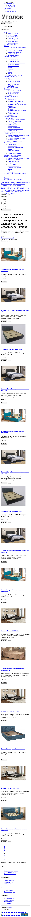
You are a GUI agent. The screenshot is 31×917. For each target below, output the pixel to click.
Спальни (6, 58)
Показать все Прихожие (11, 96)
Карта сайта (7, 883)
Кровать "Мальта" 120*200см (10, 631)
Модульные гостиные (14, 81)
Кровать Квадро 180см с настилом (11, 511)
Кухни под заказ (12, 35)
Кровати (10, 69)
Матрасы (6, 98)
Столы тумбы (12, 164)
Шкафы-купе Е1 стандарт (15, 50)
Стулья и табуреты (13, 39)
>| (4, 859)
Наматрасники (12, 107)
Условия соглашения (10, 874)
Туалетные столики (13, 161)
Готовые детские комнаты (15, 129)
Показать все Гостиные (11, 87)
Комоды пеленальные (14, 127)
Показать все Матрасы (10, 116)
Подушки (10, 109)
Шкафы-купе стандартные (15, 52)
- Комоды (15, 187)
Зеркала (10, 70)
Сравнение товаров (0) (7, 238)
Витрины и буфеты (13, 83)
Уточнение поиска (6, 210)
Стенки (10, 79)
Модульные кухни (13, 36)
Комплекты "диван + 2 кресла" (17, 147)
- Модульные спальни (15, 185)
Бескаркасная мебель (14, 152)
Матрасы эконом (12, 99)
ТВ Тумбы (11, 86)
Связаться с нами (9, 880)
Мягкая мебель (8, 142)
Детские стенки (12, 126)
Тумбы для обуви (13, 93)
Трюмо (10, 73)
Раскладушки (11, 172)
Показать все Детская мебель (12, 132)
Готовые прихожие (13, 92)
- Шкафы (9, 188)
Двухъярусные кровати (14, 121)
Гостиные (7, 78)
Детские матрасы (13, 113)
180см (4, 206)
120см (4, 201)
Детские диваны (12, 130)
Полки (9, 170)
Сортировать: (5, 239)
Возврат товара (8, 882)
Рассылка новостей (9, 903)
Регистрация (11, 5)
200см (4, 208)
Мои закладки (8, 901)
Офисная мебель (9, 133)
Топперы (10, 115)
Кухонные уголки (13, 38)
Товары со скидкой (9, 892)
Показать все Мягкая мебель (12, 155)
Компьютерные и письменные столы (18, 135)
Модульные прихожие (14, 90)
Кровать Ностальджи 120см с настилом (13, 749)
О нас (5, 869)
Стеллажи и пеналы (13, 136)
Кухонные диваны (13, 43)
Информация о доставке (11, 871)
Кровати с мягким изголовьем (16, 63)
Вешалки (10, 95)
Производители (8, 890)
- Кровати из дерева (21, 182)
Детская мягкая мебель (14, 153)
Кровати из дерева (13, 59)
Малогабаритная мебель (11, 156)
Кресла (10, 149)
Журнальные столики (14, 84)
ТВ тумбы (11, 162)
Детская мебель (8, 118)
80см (4, 198)
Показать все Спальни (10, 76)
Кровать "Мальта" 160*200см (10, 788)
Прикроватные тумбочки (15, 75)
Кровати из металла (13, 61)
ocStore (10, 907)
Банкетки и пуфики (13, 150)
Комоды (10, 67)
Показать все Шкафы (10, 56)
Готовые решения (13, 33)
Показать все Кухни (10, 44)
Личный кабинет (9, 898)
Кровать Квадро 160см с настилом (11, 349)
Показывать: (4, 241)
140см (4, 203)
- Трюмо (15, 188)
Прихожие (7, 89)
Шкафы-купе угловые (14, 53)
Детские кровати (12, 124)
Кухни (6, 32)
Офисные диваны (13, 139)
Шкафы (6, 46)
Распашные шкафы (13, 55)
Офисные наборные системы (16, 138)
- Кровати (22, 187)
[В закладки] (8, 321)
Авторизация (11, 6)
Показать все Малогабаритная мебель (15, 173)
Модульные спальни (14, 64)
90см (4, 199)
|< (4, 844)
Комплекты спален (13, 66)
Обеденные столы (13, 41)
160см (4, 205)
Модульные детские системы (16, 119)
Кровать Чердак (12, 123)
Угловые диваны (12, 146)
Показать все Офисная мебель (13, 141)
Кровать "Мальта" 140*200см (10, 711)
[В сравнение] (10, 321)
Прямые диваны (12, 144)
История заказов (9, 900)
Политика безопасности (11, 872)
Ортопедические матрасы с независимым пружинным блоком (18, 102)
